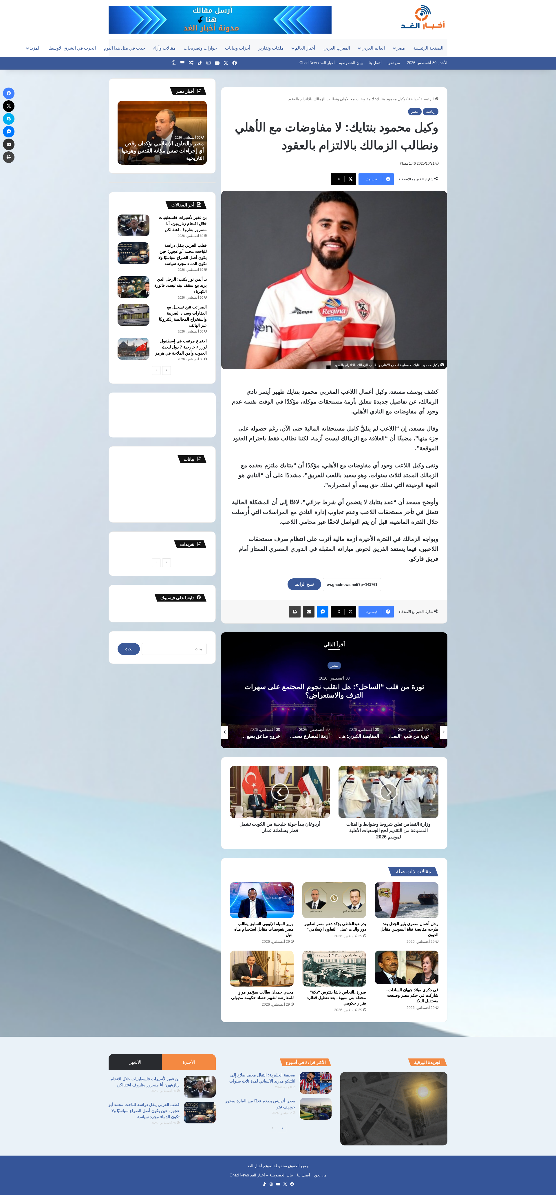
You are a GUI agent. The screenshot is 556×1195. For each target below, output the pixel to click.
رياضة (413, 99)
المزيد (35, 48)
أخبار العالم (305, 48)
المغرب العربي (336, 48)
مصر (400, 48)
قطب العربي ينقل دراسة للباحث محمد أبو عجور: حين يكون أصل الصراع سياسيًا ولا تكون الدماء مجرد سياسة (144, 1110)
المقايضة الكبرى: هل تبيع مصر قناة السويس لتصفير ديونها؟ (334, 691)
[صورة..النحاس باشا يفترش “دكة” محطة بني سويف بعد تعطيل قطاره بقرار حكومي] (334, 969)
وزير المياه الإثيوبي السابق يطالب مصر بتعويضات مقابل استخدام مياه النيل (264, 929)
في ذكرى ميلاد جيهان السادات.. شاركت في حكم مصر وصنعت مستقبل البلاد (412, 995)
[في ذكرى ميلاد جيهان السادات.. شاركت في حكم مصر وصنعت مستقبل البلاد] (406, 967)
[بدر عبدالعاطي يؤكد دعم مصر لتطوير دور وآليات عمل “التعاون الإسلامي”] (334, 900)
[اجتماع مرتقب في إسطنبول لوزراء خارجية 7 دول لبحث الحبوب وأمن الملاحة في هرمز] (133, 349)
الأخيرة (189, 1062)
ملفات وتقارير (271, 48)
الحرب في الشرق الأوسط (72, 48)
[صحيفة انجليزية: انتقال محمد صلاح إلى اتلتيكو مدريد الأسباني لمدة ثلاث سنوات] (316, 1083)
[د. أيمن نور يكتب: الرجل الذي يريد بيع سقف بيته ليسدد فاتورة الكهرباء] (133, 287)
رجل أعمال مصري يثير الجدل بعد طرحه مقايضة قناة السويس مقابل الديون (409, 929)
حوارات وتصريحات (200, 48)
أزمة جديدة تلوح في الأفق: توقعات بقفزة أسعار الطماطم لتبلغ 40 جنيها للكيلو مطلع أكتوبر (166, 151)
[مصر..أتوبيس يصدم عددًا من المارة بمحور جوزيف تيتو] (316, 1109)
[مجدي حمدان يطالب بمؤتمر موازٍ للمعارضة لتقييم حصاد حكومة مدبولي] (262, 969)
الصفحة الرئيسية (428, 48)
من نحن (393, 63)
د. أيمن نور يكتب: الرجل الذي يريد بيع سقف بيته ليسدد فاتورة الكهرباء (180, 285)
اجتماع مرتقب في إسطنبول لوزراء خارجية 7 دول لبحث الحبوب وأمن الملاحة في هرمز (181, 347)
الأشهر (135, 1062)
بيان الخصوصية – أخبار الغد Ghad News (331, 63)
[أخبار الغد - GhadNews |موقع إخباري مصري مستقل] (422, 17)
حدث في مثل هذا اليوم (124, 48)
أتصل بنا (375, 63)
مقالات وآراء (164, 48)
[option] (334, 690)
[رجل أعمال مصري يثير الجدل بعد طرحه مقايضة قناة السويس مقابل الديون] (406, 900)
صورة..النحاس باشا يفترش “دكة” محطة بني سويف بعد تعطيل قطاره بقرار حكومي (336, 997)
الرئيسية (427, 99)
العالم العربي (373, 48)
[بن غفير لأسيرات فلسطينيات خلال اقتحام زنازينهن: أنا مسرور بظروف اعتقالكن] (133, 225)
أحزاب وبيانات (237, 48)
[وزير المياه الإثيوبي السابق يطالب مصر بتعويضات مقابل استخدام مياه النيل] (262, 900)
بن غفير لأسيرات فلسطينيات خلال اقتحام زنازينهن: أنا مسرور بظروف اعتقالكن (183, 223)
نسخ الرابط (304, 584)
